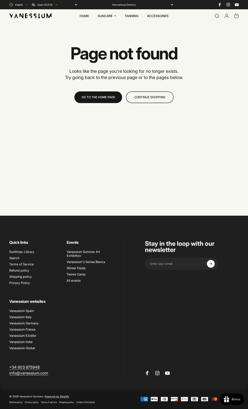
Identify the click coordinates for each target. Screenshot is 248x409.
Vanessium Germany (24, 323)
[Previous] (76, 4)
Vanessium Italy (20, 317)
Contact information (85, 402)
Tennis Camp (76, 274)
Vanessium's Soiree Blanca (86, 262)
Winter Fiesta (76, 268)
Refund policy (19, 270)
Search (14, 258)
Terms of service (49, 402)
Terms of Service (21, 264)
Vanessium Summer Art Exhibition (83, 254)
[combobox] (18, 4)
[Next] (171, 4)
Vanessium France (22, 329)
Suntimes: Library (21, 252)
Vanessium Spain (21, 311)
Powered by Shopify (57, 396)
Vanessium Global (22, 348)
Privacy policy (32, 402)
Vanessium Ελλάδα (22, 336)
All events (74, 280)
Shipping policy (20, 277)
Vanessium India (21, 342)
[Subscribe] (211, 264)
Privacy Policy (19, 283)
